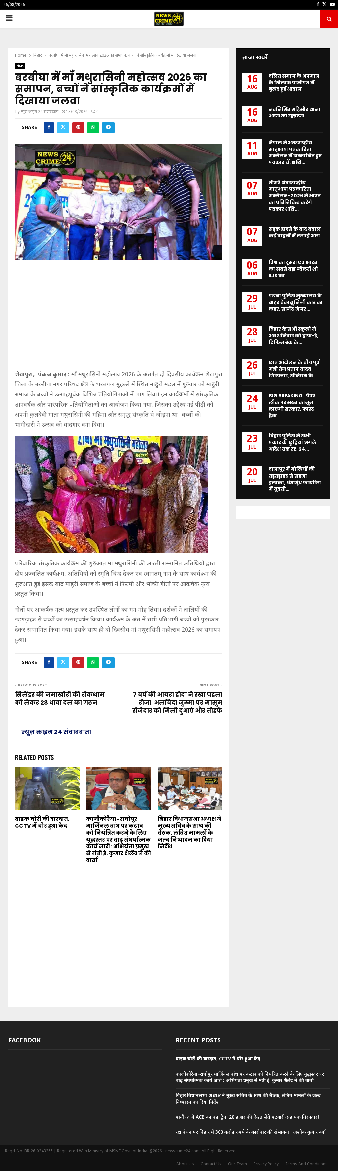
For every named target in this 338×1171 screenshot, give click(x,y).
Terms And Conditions (306, 1164)
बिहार (20, 66)
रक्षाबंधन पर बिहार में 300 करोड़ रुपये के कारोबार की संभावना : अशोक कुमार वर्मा (251, 1132)
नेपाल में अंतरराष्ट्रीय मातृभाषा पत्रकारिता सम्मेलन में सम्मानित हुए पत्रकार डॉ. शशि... (295, 152)
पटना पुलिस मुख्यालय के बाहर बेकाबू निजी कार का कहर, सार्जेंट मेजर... (296, 302)
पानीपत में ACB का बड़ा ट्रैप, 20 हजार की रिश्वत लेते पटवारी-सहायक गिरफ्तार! (247, 1117)
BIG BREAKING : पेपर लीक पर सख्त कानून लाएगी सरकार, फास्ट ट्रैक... (292, 405)
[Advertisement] (118, 318)
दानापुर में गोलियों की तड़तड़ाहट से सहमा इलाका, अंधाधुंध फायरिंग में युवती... (295, 479)
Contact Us (211, 1164)
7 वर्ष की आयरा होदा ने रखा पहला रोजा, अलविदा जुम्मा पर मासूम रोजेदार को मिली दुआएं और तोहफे (177, 702)
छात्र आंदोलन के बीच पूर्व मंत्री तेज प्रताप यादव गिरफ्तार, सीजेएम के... (294, 369)
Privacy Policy (266, 1164)
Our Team (237, 1164)
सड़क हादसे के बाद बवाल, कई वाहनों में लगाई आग (295, 232)
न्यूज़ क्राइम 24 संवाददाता (39, 112)
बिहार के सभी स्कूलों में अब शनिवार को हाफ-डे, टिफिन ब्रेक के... (293, 336)
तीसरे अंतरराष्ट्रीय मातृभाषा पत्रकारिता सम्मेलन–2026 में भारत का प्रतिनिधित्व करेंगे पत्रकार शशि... (295, 195)
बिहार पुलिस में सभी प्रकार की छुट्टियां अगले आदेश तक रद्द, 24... (292, 442)
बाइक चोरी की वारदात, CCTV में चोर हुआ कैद (42, 822)
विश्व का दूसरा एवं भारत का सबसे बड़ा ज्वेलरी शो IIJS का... (293, 269)
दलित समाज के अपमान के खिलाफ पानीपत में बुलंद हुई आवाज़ (294, 82)
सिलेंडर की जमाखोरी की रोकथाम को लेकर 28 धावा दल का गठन (60, 698)
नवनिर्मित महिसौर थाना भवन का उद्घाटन (294, 112)
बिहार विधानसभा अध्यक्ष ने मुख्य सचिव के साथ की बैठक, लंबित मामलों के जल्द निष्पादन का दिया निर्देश (189, 832)
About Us (185, 1164)
